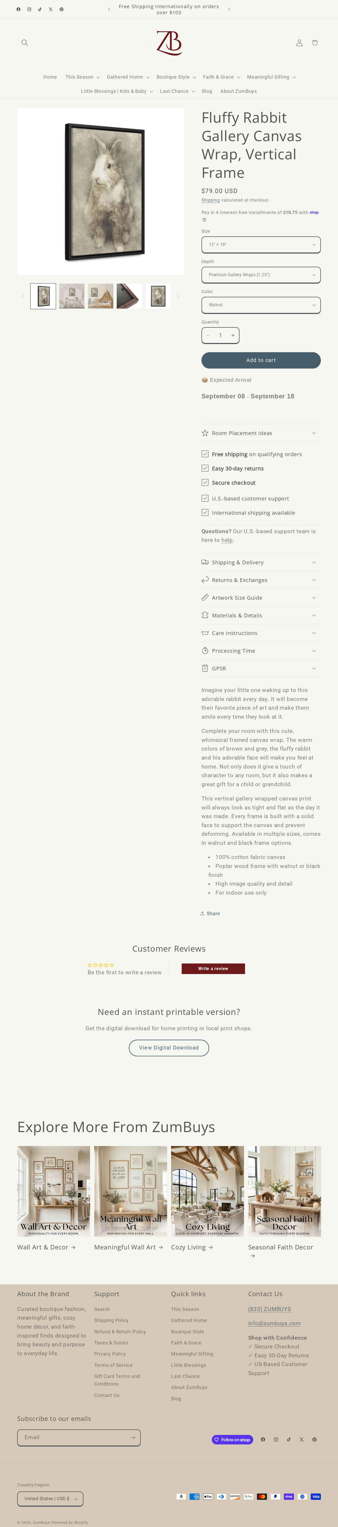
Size (205, 231)
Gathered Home (189, 1320)
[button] (24, 42)
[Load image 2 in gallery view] (71, 296)
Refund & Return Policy (120, 1331)
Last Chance (185, 1376)
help (227, 540)
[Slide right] (178, 296)
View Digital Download (169, 1048)
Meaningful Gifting (192, 1353)
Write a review (213, 968)
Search (102, 1309)
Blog (176, 1398)
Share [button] (213, 913)
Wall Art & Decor (43, 1247)
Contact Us (107, 1395)
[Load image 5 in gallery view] (158, 296)
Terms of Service (113, 1365)
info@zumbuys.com (274, 1323)
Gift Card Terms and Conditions (117, 1379)
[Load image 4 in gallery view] (129, 296)
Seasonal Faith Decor (280, 1247)
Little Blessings (188, 1365)
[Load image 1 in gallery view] (43, 296)
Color (207, 291)
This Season (185, 1309)
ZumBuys (41, 1522)
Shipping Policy (111, 1320)
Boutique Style (187, 1331)
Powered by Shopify (69, 1522)
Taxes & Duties (111, 1342)
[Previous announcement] (109, 9)
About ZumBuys (189, 1387)
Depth (207, 261)
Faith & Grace (186, 1342)
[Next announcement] (229, 9)
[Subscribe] (132, 1437)
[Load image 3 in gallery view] (100, 296)
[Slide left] (23, 296)
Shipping (210, 200)
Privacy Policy (110, 1353)
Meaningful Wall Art (125, 1247)
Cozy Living (188, 1247)
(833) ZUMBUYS (269, 1309)
